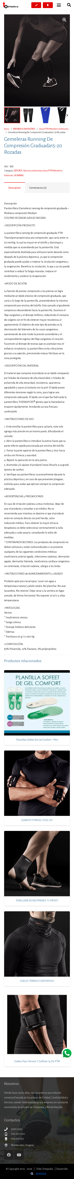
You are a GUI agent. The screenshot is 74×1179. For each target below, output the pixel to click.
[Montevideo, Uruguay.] (7, 1145)
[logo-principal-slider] (10, 5)
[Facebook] (9, 1155)
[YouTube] (19, 1155)
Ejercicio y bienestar (32, 170)
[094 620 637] (7, 1138)
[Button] (36, 5)
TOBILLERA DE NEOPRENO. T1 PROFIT (37, 900)
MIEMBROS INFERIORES (24, 129)
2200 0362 (16, 1129)
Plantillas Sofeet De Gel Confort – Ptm (37, 739)
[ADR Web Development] (31, 1174)
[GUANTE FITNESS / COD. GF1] (37, 783)
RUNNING (19, 175)
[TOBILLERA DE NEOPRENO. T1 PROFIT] (37, 863)
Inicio (6, 129)
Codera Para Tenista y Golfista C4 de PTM (37, 1061)
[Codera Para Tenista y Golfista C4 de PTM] (37, 1024)
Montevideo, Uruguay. (22, 1145)
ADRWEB (41, 1174)
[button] (59, 5)
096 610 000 (18, 1133)
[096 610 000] (7, 1134)
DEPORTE (18, 170)
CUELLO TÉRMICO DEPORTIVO (37, 981)
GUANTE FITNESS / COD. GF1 (37, 820)
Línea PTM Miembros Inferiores (53, 129)
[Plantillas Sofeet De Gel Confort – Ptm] (37, 702)
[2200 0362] (7, 1129)
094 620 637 (17, 1138)
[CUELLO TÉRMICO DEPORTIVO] (37, 944)
